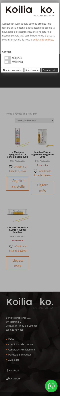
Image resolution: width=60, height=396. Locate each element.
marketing (17, 61)
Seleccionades (32, 69)
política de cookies (43, 39)
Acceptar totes (50, 69)
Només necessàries (12, 69)
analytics (16, 57)
